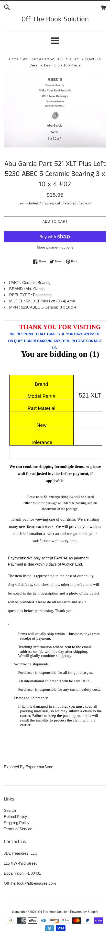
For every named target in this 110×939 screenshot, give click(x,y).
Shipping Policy (16, 823)
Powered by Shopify (84, 912)
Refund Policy (15, 816)
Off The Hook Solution (55, 19)
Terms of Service (18, 829)
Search (10, 810)
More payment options (55, 247)
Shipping (47, 203)
